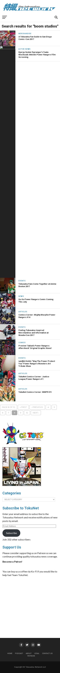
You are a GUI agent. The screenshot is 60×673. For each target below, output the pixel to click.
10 (27, 413)
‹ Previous (37, 407)
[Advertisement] (34, 602)
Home (9, 653)
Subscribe (11, 532)
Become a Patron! (12, 561)
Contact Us (47, 653)
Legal (36, 653)
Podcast (19, 653)
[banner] (21, 485)
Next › (36, 413)
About (29, 653)
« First (23, 407)
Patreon (31, 656)
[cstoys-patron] (24, 445)
